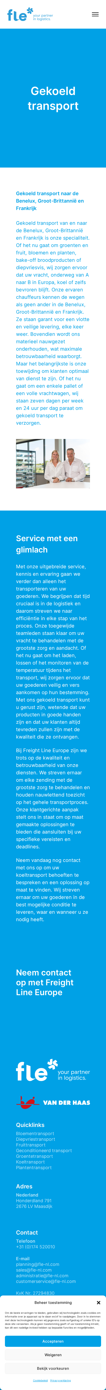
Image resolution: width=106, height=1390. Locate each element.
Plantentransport (34, 1167)
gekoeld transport (36, 416)
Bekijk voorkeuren (53, 1368)
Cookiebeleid (40, 1380)
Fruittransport (31, 1144)
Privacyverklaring (60, 1380)
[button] (98, 1302)
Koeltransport (30, 1161)
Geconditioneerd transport (44, 1150)
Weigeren (53, 1354)
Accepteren (53, 1341)
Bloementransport (35, 1133)
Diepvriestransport (35, 1139)
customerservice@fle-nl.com (46, 1281)
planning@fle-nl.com (37, 1264)
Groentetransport (34, 1156)
